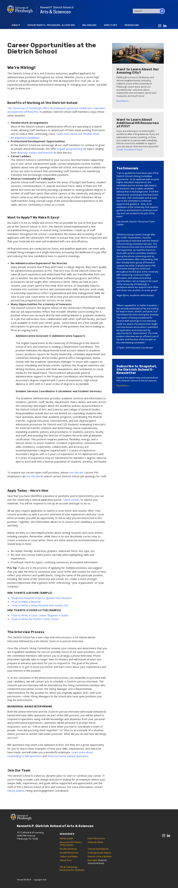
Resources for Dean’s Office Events (71, 844)
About (16, 25)
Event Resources (96, 838)
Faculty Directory (68, 848)
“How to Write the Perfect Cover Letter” (35, 619)
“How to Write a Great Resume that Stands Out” (40, 605)
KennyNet (93, 860)
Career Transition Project (129, 149)
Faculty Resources (69, 852)
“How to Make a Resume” (26, 601)
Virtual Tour (66, 860)
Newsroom (132, 25)
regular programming (69, 148)
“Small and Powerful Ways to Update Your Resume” (41, 598)
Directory (110, 25)
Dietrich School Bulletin (100, 856)
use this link (76, 472)
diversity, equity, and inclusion (35, 152)
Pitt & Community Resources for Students (72, 869)
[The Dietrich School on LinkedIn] (165, 26)
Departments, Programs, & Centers (51, 25)
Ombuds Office (95, 842)
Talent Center (71, 499)
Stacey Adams (15, 790)
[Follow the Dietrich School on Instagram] (160, 26)
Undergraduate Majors (99, 852)
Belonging (89, 25)
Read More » (123, 101)
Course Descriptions (98, 848)
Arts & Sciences (57, 10)
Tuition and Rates (69, 856)
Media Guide (66, 838)
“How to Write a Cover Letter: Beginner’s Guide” (40, 615)
